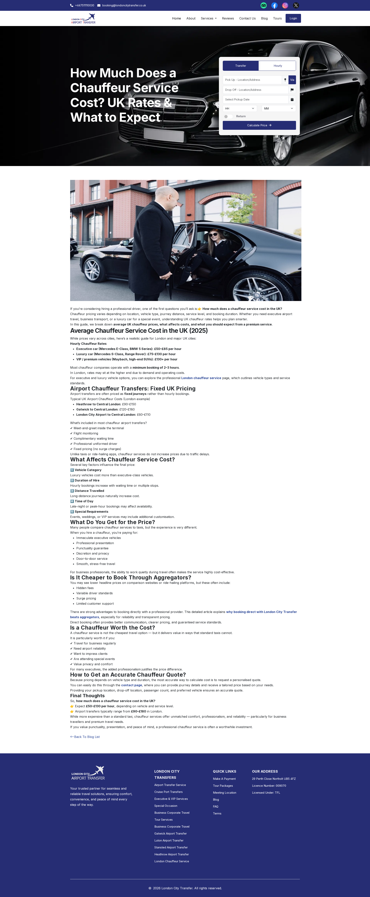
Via (292, 80)
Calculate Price (257, 125)
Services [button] (207, 18)
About (190, 18)
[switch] (228, 116)
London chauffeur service (201, 378)
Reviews (228, 18)
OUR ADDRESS (265, 771)
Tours (277, 18)
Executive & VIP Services (171, 799)
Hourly (278, 65)
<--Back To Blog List (85, 737)
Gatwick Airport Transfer (170, 833)
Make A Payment (224, 779)
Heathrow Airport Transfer (171, 854)
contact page (131, 685)
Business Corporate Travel (171, 812)
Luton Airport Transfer (168, 840)
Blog (264, 18)
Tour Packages (223, 785)
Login (293, 18)
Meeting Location (224, 792)
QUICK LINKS (224, 771)
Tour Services (163, 819)
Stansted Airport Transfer (171, 847)
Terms (217, 813)
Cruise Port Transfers (168, 792)
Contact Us (247, 18)
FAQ (215, 806)
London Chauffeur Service (171, 861)
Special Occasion (165, 806)
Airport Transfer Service (170, 785)
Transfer (240, 65)
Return (241, 116)
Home (176, 18)
